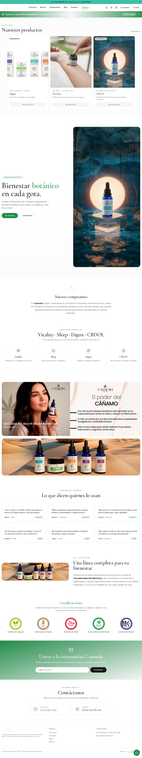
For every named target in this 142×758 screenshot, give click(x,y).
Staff (137, 7)
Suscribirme (98, 670)
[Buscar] (106, 8)
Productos (33, 7)
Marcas (43, 7)
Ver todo (134, 31)
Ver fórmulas (10, 215)
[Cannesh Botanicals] (7, 7)
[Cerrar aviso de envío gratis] (140, 2)
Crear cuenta (129, 14)
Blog (65, 7)
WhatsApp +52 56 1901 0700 (109, 732)
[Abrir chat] (137, 753)
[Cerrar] (138, 14)
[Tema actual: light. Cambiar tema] (111, 8)
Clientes (126, 7)
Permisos (74, 7)
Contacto (85, 7)
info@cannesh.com (106, 736)
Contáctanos (27, 215)
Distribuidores (54, 7)
